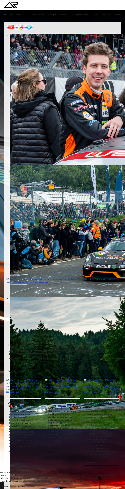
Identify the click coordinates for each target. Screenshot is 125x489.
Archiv (86, 15)
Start (4, 15)
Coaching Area (76, 15)
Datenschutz (118, 15)
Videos (18, 15)
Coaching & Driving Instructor (98, 404)
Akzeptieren (7, 486)
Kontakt (96, 15)
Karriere (42, 15)
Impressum (106, 15)
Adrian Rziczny (31, 15)
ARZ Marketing (56, 402)
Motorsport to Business (57, 15)
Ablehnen (20, 486)
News (11, 15)
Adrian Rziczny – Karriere (18, 404)
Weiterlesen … (14, 371)
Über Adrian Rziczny (21, 345)
